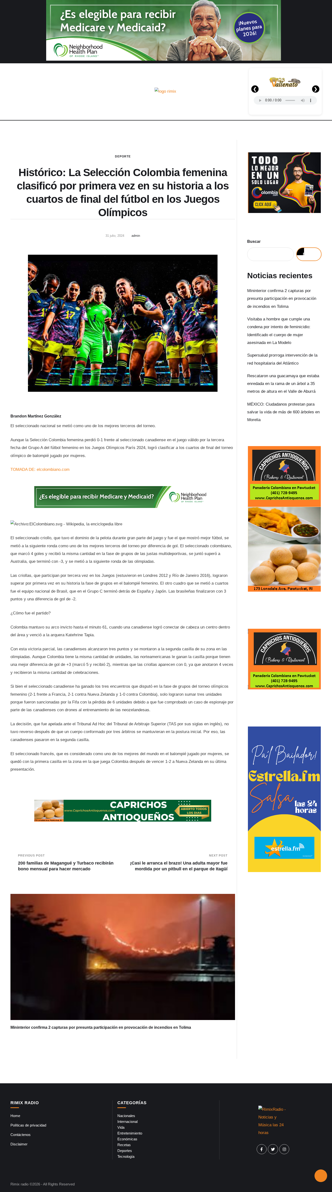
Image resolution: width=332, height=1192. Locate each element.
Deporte (123, 156)
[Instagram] (284, 1149)
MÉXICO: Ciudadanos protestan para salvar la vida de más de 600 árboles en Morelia (283, 412)
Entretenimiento (129, 1133)
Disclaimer (18, 1144)
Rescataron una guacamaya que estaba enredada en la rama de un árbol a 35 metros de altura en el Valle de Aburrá (283, 384)
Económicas (127, 1139)
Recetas (124, 1145)
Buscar (254, 241)
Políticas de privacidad (28, 1125)
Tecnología (125, 1156)
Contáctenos (20, 1135)
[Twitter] (273, 1149)
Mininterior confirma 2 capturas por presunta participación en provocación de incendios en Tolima (100, 1027)
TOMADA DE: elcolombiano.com (40, 469)
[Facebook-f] (262, 1149)
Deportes (124, 1151)
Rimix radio (19, 1184)
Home (15, 1116)
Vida (120, 1127)
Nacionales (126, 1116)
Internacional (127, 1121)
